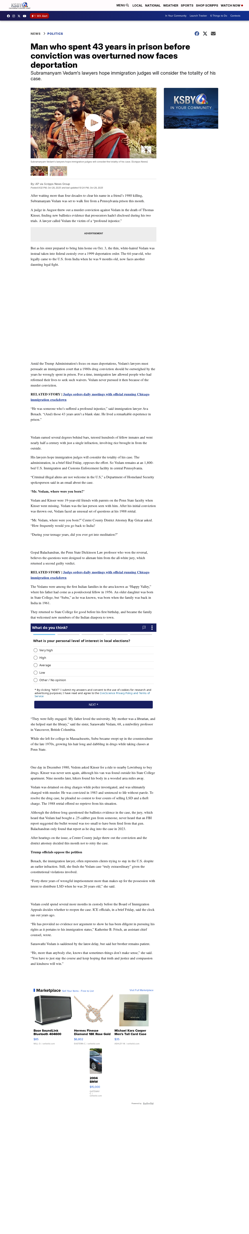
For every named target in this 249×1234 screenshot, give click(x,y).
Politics (55, 33)
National (153, 5)
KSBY (19, 16)
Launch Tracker (198, 16)
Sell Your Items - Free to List (78, 991)
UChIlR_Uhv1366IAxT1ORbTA (25, 16)
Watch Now (231, 5)
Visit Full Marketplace (141, 990)
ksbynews (9, 16)
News (36, 33)
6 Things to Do (218, 16)
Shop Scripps (207, 5)
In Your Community (175, 16)
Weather (170, 5)
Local (138, 5)
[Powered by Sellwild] (148, 1103)
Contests (235, 16)
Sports (187, 5)
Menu (121, 5)
